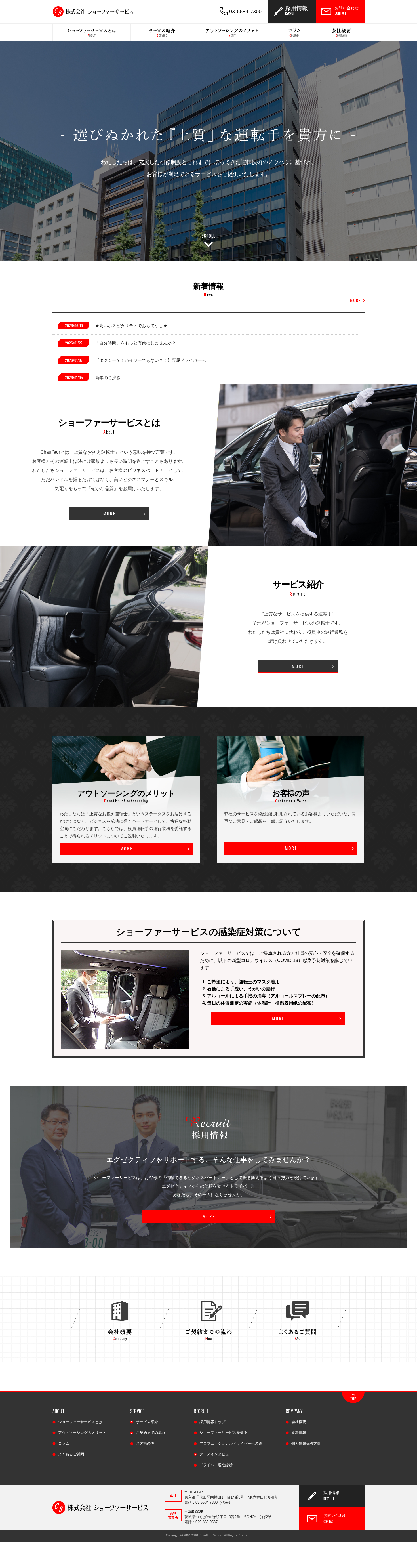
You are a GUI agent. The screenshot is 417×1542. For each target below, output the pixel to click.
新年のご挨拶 (108, 377)
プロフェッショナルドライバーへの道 (230, 1443)
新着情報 (298, 1432)
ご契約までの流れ (150, 1432)
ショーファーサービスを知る (223, 1432)
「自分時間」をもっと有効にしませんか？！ (137, 343)
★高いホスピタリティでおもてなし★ (131, 325)
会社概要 (298, 1422)
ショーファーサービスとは (80, 1422)
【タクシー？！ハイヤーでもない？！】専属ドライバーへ (150, 360)
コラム (63, 1443)
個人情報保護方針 (306, 1443)
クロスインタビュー (216, 1454)
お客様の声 (145, 1443)
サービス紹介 (147, 1422)
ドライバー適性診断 (216, 1465)
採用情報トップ (212, 1422)
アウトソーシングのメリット (82, 1432)
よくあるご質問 (71, 1454)
